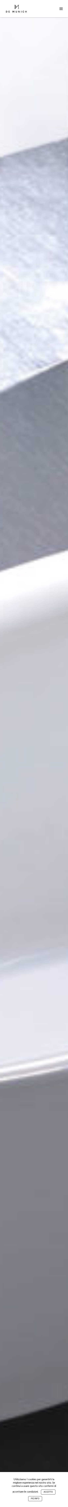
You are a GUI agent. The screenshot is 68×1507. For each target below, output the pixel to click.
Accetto (48, 1492)
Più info (35, 1499)
